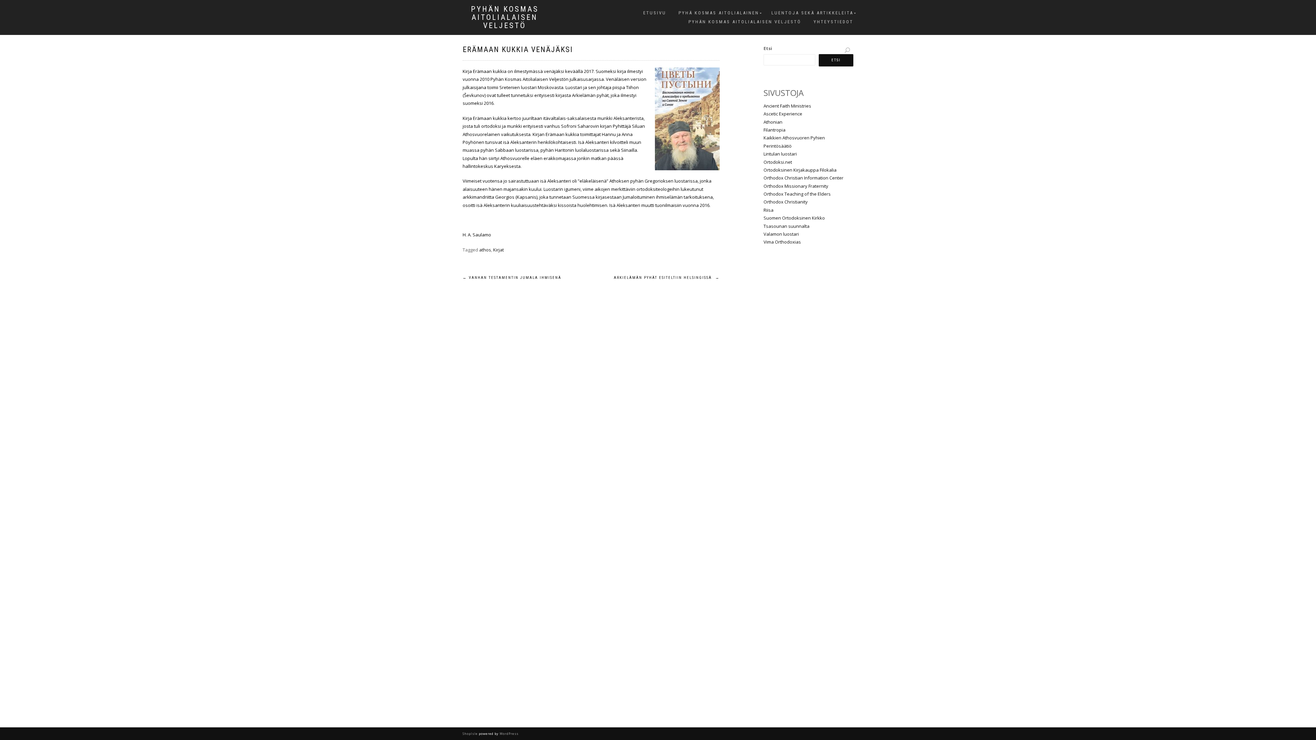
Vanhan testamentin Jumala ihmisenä (512, 277)
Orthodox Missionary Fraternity (796, 186)
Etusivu (654, 12)
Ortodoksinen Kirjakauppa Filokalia (800, 170)
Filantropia (774, 130)
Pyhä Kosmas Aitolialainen (719, 12)
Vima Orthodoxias (782, 242)
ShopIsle (471, 733)
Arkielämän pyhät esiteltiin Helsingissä (667, 277)
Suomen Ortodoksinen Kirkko (794, 218)
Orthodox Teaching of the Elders (797, 194)
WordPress (509, 733)
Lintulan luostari (780, 154)
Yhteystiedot (833, 21)
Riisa (768, 210)
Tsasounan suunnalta (786, 226)
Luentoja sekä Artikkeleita (812, 12)
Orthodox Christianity (786, 202)
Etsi (768, 48)
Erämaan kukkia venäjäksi (518, 49)
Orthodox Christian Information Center (803, 178)
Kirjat (498, 250)
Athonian (773, 122)
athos (485, 250)
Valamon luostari (781, 234)
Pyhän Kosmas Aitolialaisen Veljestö (505, 17)
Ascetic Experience (783, 114)
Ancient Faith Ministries (787, 106)
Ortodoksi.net (778, 162)
